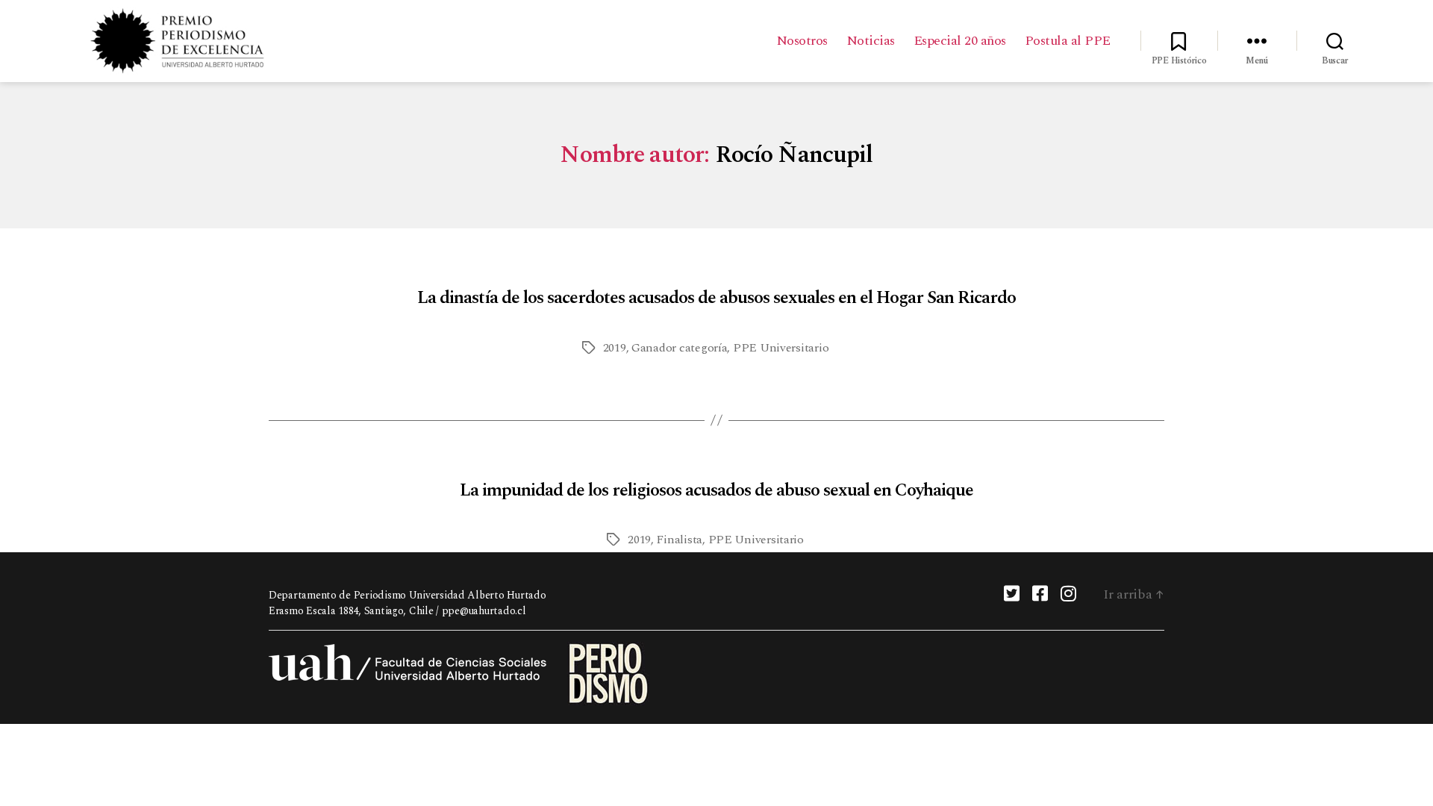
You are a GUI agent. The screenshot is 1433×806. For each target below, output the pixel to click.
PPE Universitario (780, 348)
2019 (614, 348)
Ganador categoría (679, 348)
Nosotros (802, 41)
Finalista (679, 540)
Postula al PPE (1068, 41)
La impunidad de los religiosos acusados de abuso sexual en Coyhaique (716, 490)
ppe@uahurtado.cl (484, 611)
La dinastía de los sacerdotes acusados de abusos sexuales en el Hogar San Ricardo (716, 297)
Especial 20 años (960, 41)
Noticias (870, 41)
